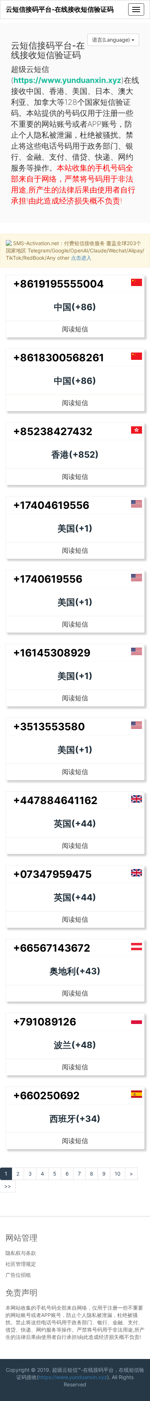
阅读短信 (75, 329)
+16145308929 (51, 653)
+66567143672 (51, 948)
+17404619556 (51, 505)
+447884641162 (55, 800)
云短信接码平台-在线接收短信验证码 (60, 9)
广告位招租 (18, 1275)
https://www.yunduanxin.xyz (73, 1377)
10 (118, 1173)
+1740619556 (47, 579)
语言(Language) (111, 40)
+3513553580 (49, 726)
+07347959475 (52, 874)
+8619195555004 (58, 284)
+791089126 (44, 1022)
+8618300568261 (58, 357)
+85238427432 (52, 431)
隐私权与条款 (20, 1253)
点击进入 (81, 258)
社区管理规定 (20, 1264)
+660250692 (46, 1095)
